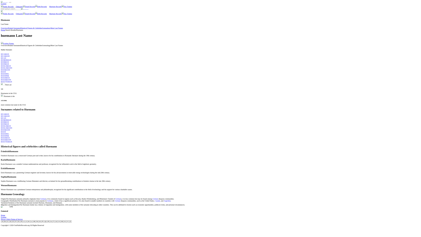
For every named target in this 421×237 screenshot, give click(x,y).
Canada (157, 201)
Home (3, 30)
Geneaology (46, 28)
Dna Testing (68, 7)
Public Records (8, 7)
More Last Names (57, 28)
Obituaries (19, 7)
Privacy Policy (6, 219)
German (43, 199)
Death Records (30, 7)
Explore (3, 4)
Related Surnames (14, 28)
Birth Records (42, 7)
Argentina (167, 201)
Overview (4, 28)
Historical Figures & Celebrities (31, 28)
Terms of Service (17, 219)
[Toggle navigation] (10, 2)
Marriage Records (55, 7)
